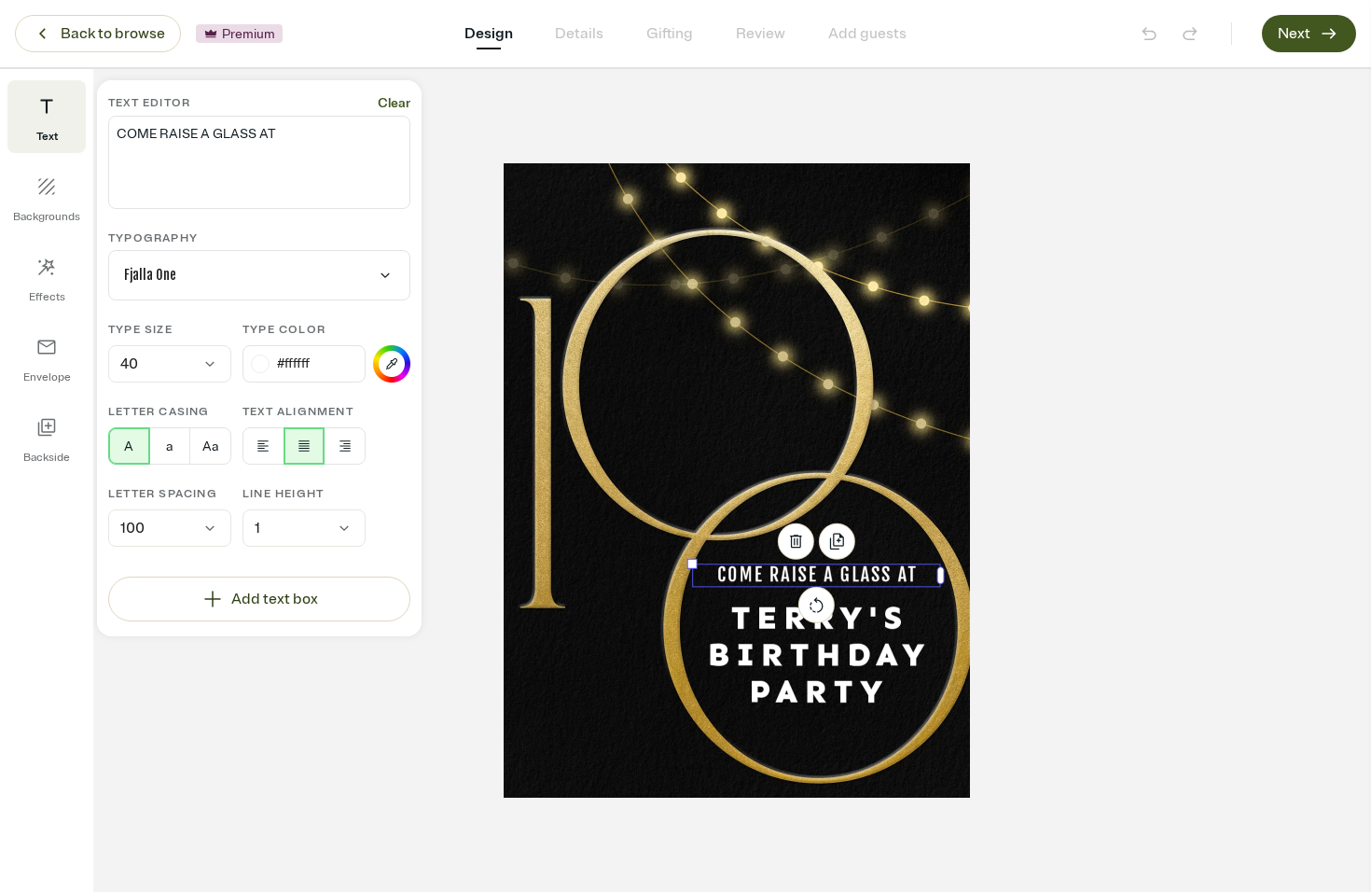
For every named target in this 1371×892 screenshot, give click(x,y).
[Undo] (1149, 33)
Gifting (669, 33)
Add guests (867, 33)
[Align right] (345, 446)
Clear (394, 103)
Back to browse (113, 33)
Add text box (274, 599)
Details (579, 33)
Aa (210, 446)
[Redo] (1190, 33)
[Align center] (304, 446)
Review (760, 33)
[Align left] (263, 446)
